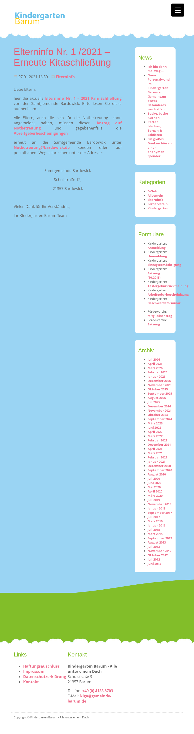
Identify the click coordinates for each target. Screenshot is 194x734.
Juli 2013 (154, 546)
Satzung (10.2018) (154, 275)
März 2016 (155, 521)
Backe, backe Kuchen (158, 115)
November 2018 (159, 504)
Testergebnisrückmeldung (168, 286)
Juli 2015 (154, 529)
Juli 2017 (154, 517)
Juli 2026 (154, 359)
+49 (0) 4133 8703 (97, 690)
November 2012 (159, 551)
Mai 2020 (154, 487)
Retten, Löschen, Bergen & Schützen (155, 128)
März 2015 (155, 534)
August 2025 (157, 398)
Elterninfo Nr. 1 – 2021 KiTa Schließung (83, 98)
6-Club (152, 191)
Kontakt (31, 681)
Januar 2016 (156, 525)
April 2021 (155, 449)
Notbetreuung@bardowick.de (42, 147)
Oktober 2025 (158, 389)
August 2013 (157, 542)
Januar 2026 (156, 376)
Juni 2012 (154, 563)
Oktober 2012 (158, 555)
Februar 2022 (157, 440)
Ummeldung (157, 256)
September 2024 (160, 419)
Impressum (33, 671)
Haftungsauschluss (41, 666)
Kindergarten (158, 208)
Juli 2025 (154, 402)
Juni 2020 (154, 483)
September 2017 (160, 512)
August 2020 (157, 474)
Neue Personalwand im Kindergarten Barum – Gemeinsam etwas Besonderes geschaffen (159, 92)
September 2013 (160, 538)
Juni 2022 (154, 427)
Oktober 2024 (158, 415)
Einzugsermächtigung (164, 265)
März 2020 (155, 495)
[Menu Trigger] (177, 10)
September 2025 (160, 393)
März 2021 (155, 453)
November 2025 (159, 385)
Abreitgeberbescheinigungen (41, 133)
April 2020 (155, 491)
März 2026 (155, 368)
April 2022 (155, 432)
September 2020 (160, 470)
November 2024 (159, 410)
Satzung (154, 324)
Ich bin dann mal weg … (157, 69)
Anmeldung (157, 248)
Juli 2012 (154, 559)
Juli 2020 (154, 478)
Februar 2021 (157, 457)
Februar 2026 (157, 372)
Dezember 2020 (159, 466)
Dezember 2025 (159, 381)
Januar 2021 (156, 461)
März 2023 (155, 423)
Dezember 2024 (159, 406)
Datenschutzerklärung (44, 676)
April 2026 (155, 364)
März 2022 (155, 436)
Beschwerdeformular (164, 303)
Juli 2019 (154, 500)
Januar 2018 (156, 508)
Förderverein (158, 204)
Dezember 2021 (159, 444)
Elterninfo (65, 76)
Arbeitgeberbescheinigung (168, 294)
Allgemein (155, 195)
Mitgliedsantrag (160, 316)
